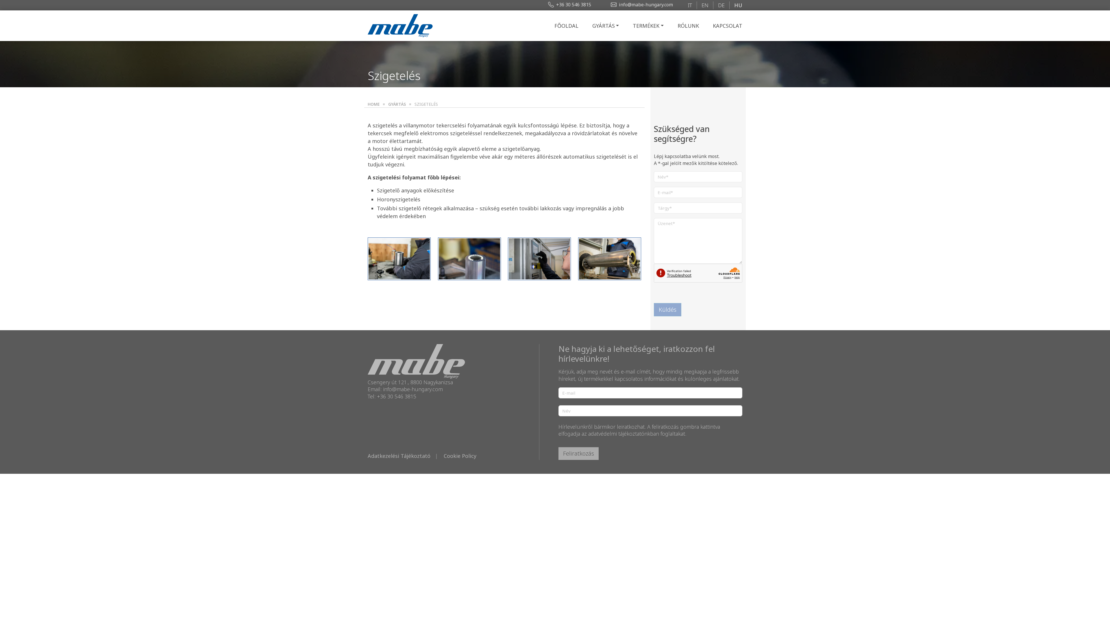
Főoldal (566, 25)
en (705, 5)
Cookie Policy (460, 455)
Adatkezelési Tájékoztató (399, 455)
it (690, 5)
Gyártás (603, 25)
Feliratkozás (578, 453)
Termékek (646, 25)
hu (738, 5)
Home (374, 104)
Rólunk (688, 25)
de (721, 5)
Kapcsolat (727, 25)
